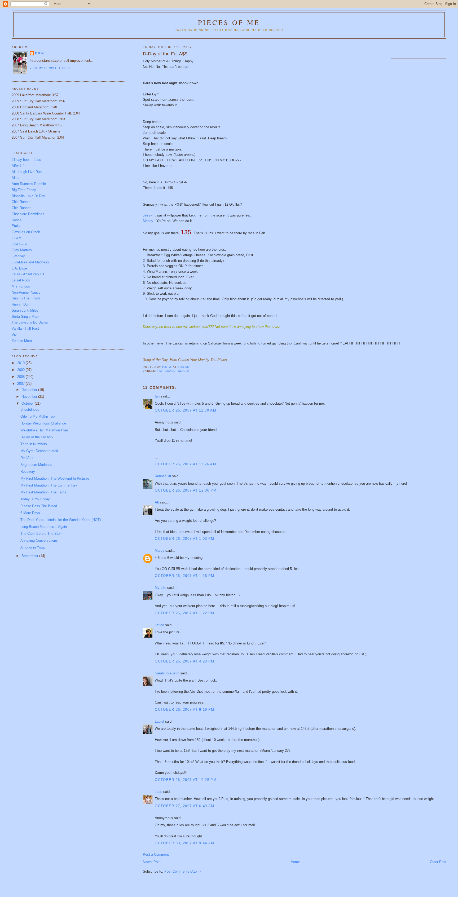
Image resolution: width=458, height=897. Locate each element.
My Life (160, 588)
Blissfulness (29, 410)
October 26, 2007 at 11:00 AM (185, 410)
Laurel (159, 721)
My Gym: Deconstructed (39, 451)
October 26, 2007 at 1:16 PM (184, 576)
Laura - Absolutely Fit (28, 274)
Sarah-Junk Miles (25, 310)
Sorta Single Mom (25, 317)
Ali (157, 502)
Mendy (148, 221)
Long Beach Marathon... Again (43, 527)
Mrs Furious (21, 286)
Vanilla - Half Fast (25, 328)
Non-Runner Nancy (26, 292)
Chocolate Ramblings (28, 214)
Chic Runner (21, 208)
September (30, 556)
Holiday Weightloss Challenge (43, 423)
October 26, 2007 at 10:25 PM (185, 780)
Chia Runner (21, 202)
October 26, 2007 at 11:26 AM (185, 464)
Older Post (438, 862)
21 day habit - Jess (26, 160)
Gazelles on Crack (26, 232)
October (28, 403)
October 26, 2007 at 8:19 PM (184, 710)
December (29, 390)
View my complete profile (53, 68)
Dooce (16, 220)
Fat (159, 370)
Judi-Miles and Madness (30, 262)
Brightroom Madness (36, 465)
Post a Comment (156, 854)
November (29, 397)
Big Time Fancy (24, 190)
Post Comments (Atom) (182, 871)
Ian (157, 396)
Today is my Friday (35, 499)
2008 (21, 377)
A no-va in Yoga (32, 547)
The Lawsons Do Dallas (30, 322)
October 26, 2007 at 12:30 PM (185, 490)
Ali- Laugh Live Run (27, 172)
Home (295, 862)
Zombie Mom (22, 341)
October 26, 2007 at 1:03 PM (184, 539)
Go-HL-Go (19, 244)
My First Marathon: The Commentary (48, 485)
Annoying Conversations (39, 540)
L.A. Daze (19, 268)
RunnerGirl (163, 476)
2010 (21, 363)
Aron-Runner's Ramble (29, 184)
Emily (16, 226)
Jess (146, 215)
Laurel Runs (21, 280)
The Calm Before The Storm (42, 534)
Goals (170, 370)
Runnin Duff (21, 304)
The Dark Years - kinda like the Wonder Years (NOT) (60, 520)
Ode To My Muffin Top (37, 416)
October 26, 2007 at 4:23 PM (184, 661)
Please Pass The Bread (38, 506)
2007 (21, 384)
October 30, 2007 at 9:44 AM (184, 843)
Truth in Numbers (33, 444)
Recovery (27, 472)
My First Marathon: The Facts (43, 492)
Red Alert (27, 458)
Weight (184, 370)
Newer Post (152, 862)
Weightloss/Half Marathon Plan (44, 430)
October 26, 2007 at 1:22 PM (184, 613)
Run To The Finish (26, 298)
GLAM (16, 238)
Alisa (15, 178)
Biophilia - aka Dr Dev (28, 196)
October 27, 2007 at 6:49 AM (184, 806)
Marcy (159, 551)
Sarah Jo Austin (167, 673)
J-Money (18, 256)
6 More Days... (31, 513)
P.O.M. (40, 53)
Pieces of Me (229, 22)
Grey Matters (22, 250)
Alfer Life (18, 166)
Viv (14, 335)
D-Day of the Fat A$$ (36, 437)
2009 (21, 370)
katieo (159, 625)
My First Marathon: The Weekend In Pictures (55, 478)
